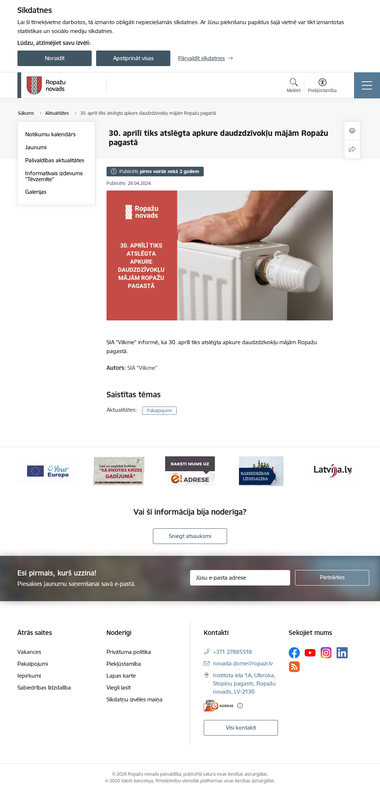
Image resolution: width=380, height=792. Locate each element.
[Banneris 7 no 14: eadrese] (189, 470)
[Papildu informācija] (240, 705)
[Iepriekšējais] (30, 471)
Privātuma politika (129, 651)
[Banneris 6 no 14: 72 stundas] (118, 470)
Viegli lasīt (119, 687)
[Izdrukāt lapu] (352, 131)
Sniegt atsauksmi (190, 536)
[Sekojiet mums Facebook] (294, 652)
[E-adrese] (218, 706)
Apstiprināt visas (133, 58)
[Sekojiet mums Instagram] (326, 652)
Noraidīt (55, 58)
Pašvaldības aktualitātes (54, 160)
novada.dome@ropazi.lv (243, 663)
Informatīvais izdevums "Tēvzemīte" (54, 176)
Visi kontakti (241, 727)
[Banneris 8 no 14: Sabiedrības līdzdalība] (261, 470)
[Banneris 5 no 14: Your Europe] (47, 470)
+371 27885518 (232, 651)
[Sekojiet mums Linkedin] (342, 652)
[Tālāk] (350, 471)
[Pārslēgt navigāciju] (367, 85)
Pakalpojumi (159, 410)
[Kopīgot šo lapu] (352, 149)
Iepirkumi (29, 675)
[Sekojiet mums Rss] (294, 666)
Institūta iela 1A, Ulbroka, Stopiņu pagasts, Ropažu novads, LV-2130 (244, 683)
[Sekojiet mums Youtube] (310, 652)
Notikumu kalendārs (50, 134)
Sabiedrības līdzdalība (44, 687)
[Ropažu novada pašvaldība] (46, 85)
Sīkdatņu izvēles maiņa (135, 699)
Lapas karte (121, 675)
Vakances (29, 651)
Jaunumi (35, 147)
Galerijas (35, 191)
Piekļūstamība (124, 663)
